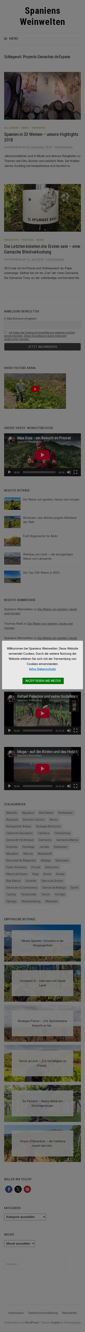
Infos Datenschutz (42, 669)
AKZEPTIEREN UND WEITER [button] (43, 680)
